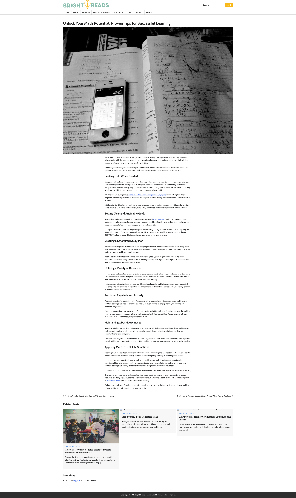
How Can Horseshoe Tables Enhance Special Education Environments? (88, 451)
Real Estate (118, 12)
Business (86, 12)
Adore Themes (169, 495)
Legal (129, 12)
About (76, 12)
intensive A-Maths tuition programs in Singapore (147, 195)
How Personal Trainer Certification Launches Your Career (205, 418)
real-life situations (114, 380)
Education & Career (101, 12)
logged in (76, 480)
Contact (150, 12)
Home (67, 12)
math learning (158, 219)
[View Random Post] (230, 12)
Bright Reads (140, 495)
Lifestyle (139, 12)
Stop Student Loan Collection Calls (140, 416)
